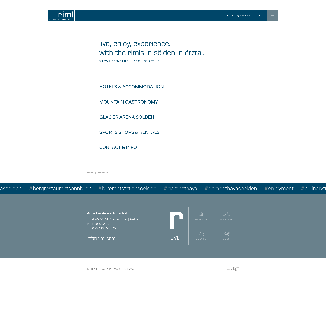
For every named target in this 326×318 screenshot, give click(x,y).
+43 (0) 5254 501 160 (103, 228)
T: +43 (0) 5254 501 (239, 16)
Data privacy (110, 269)
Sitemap (130, 269)
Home (90, 173)
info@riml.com (101, 238)
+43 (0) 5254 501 (100, 223)
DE (258, 16)
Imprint (92, 269)
